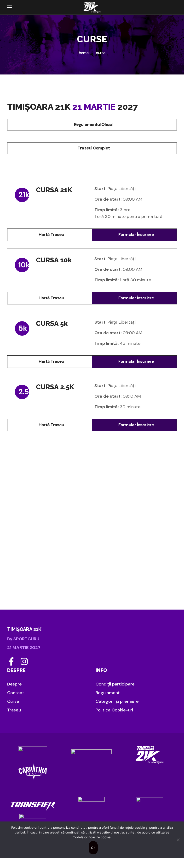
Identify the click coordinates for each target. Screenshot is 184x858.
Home (83, 52)
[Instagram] (24, 661)
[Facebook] (11, 661)
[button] (172, 7)
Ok (93, 848)
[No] (178, 839)
